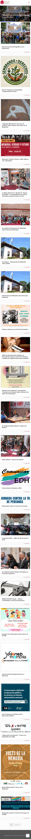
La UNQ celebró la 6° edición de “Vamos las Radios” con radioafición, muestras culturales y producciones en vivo (14, 194)
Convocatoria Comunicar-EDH (11, 488)
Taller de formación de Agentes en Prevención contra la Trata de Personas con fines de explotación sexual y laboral (15, 356)
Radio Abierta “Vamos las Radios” (13, 459)
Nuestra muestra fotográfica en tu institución (13, 47)
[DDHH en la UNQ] (15, 2)
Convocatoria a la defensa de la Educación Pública (12, 715)
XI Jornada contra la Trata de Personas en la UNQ (15, 813)
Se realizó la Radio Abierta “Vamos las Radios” (14, 426)
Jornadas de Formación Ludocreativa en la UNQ (15, 634)
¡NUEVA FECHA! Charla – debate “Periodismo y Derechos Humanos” (13, 599)
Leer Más (27, 52)
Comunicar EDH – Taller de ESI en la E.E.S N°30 (15, 539)
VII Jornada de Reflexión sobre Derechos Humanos (15, 296)
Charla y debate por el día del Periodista (15, 329)
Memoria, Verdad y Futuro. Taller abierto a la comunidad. (15, 160)
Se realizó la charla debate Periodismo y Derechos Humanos (15, 572)
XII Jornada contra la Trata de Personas (15, 506)
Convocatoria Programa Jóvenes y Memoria (13, 675)
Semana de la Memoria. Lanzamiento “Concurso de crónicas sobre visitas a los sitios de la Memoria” (15, 392)
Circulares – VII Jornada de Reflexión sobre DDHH (14, 262)
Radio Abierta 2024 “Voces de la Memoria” (12, 788)
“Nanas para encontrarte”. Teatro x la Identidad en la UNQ (14, 736)
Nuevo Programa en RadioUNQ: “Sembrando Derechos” (12, 90)
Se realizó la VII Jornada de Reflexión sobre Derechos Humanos (14, 229)
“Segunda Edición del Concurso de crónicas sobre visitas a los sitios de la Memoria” (14, 125)
